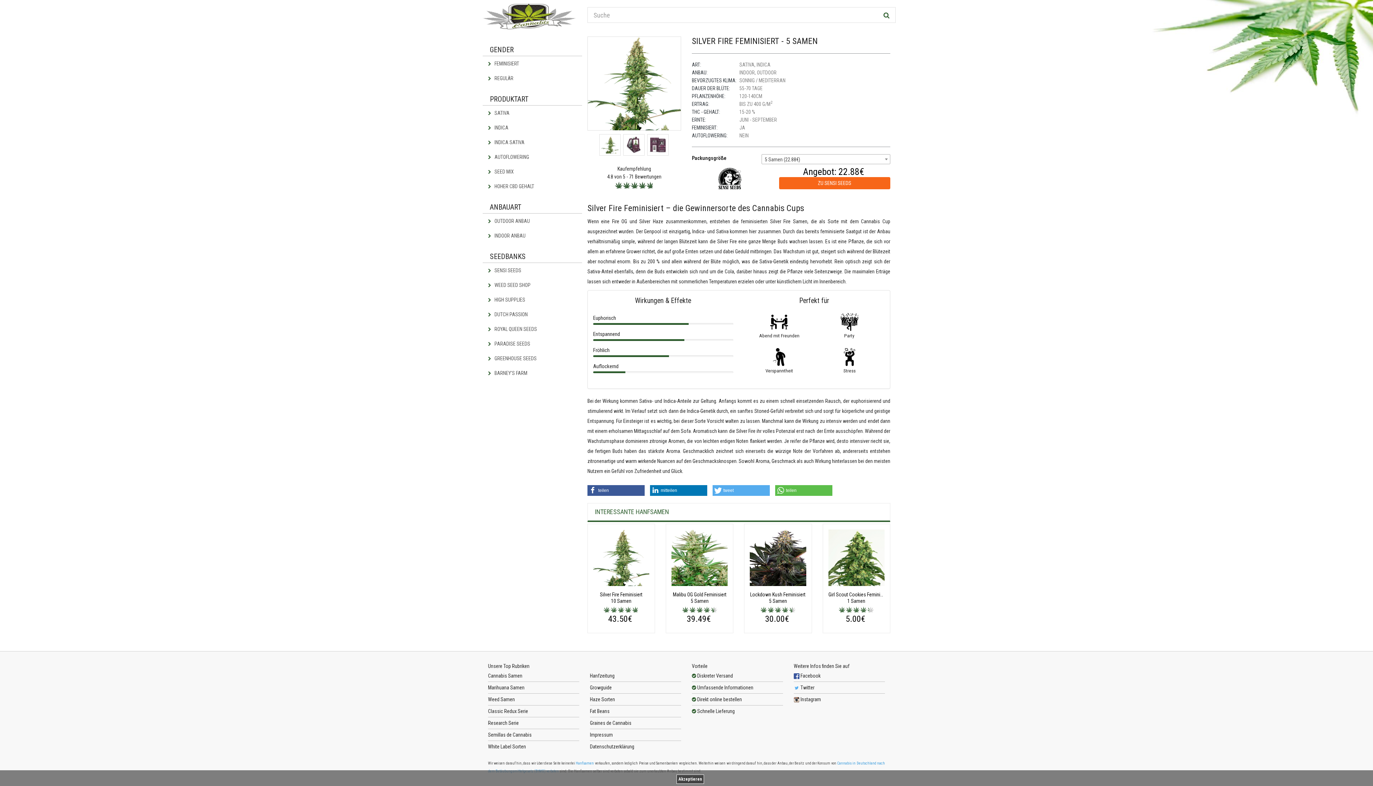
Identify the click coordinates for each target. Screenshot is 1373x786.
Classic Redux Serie (508, 711)
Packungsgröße (709, 158)
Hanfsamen (585, 763)
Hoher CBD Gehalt (513, 186)
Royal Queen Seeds (515, 329)
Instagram (810, 699)
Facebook (810, 676)
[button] (616, 490)
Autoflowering (511, 157)
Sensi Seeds (507, 270)
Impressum (601, 735)
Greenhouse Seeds (515, 358)
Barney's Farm (510, 373)
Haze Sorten (602, 699)
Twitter (807, 687)
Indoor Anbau (509, 236)
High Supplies (509, 300)
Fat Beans (600, 711)
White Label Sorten (507, 747)
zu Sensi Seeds (834, 183)
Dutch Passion (510, 314)
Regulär (503, 78)
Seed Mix (503, 172)
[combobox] (826, 159)
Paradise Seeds (511, 344)
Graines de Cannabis (610, 723)
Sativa (501, 113)
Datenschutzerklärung (612, 747)
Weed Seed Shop (512, 285)
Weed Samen (501, 699)
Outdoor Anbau (511, 221)
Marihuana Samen (506, 687)
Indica (500, 128)
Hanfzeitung (602, 676)
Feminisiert (506, 64)
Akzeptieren (690, 779)
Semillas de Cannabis (510, 735)
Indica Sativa (509, 142)
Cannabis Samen (505, 676)
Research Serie (503, 723)
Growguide (601, 687)
